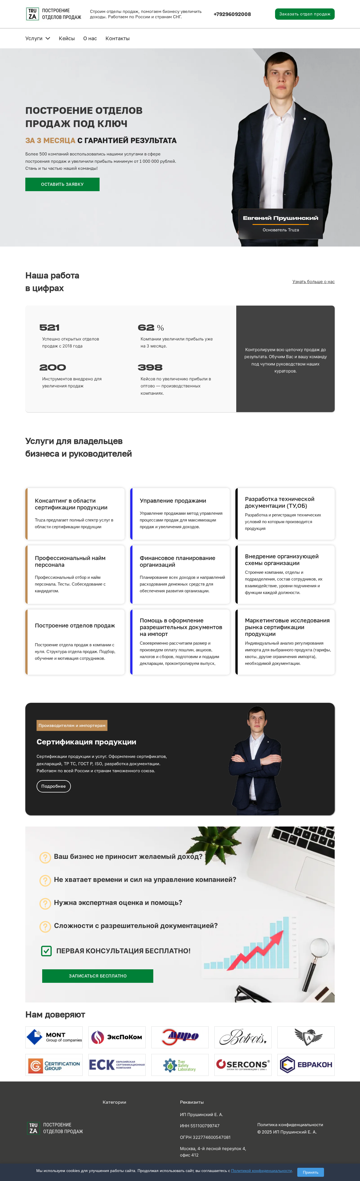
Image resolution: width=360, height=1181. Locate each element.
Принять (310, 1172)
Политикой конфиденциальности (261, 1170)
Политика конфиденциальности (290, 1124)
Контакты (117, 38)
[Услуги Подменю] (47, 38)
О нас (90, 38)
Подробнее (53, 786)
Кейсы (67, 38)
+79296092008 (232, 14)
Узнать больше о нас (313, 281)
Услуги (33, 38)
